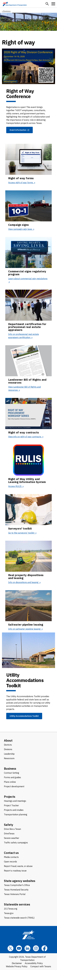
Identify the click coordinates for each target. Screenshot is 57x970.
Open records (10, 861)
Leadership (9, 753)
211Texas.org (10, 908)
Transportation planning (15, 814)
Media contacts (11, 857)
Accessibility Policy (34, 963)
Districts (8, 744)
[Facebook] (44, 948)
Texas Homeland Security (16, 889)
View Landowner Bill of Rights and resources (24, 388)
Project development (14, 786)
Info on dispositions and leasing (23, 582)
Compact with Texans (40, 966)
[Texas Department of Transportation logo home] (14, 4)
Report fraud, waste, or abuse (18, 866)
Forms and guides (12, 777)
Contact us (11, 853)
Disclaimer (17, 963)
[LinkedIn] (27, 948)
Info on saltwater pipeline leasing (24, 629)
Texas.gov (9, 913)
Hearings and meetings (15, 801)
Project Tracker (11, 805)
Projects (9, 797)
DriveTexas (9, 833)
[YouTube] (19, 948)
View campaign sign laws (20, 229)
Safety (8, 825)
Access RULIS (15, 486)
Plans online (10, 782)
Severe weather (11, 838)
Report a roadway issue (15, 870)
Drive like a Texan (12, 829)
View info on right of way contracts (25, 436)
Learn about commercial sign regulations (27, 278)
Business (7, 11)
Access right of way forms (21, 182)
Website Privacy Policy (16, 966)
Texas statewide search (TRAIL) (19, 917)
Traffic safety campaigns (16, 842)
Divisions (8, 749)
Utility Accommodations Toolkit (24, 716)
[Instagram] (36, 948)
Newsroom (9, 758)
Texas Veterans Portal (14, 894)
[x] (10, 948)
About (8, 740)
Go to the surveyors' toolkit (21, 532)
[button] (47, 4)
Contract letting (11, 773)
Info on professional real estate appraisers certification (23, 336)
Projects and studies (13, 810)
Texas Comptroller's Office (17, 885)
